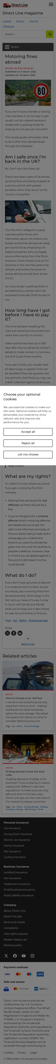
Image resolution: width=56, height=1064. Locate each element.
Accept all (28, 432)
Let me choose (28, 454)
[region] (28, 425)
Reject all (28, 443)
